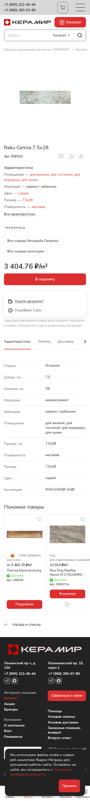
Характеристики (17, 341)
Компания (12, 719)
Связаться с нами (67, 695)
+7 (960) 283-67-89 (20, 10)
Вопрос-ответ (59, 738)
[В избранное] (61, 156)
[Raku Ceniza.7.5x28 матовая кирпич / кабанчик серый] (45, 97)
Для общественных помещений (70, 560)
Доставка (66, 341)
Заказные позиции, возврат (64, 730)
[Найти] (80, 35)
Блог (8, 731)
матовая (39, 206)
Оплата (44, 341)
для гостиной (61, 174)
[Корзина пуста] (62, 7)
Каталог (11, 698)
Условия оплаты (61, 716)
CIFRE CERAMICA (30, 556)
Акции (9, 704)
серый (23, 193)
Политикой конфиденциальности (41, 772)
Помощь (55, 711)
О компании (14, 725)
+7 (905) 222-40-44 (20, 5)
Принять (69, 786)
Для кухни (13, 560)
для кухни (30, 179)
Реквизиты (13, 736)
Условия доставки (63, 722)
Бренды (11, 709)
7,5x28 (27, 200)
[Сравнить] (71, 156)
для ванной (39, 174)
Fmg (52, 556)
